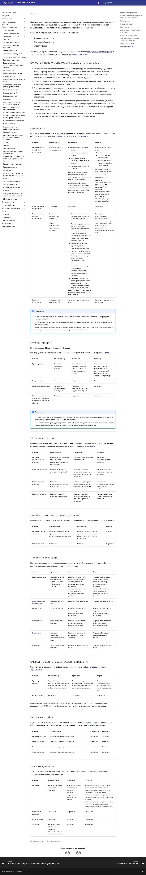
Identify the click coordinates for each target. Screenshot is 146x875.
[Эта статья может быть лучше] (78, 853)
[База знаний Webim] (7, 2)
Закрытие (35, 645)
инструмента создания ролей (99, 52)
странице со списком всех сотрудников (71, 136)
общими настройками (93, 722)
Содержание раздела (128, 13)
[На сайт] (143, 871)
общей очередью (91, 667)
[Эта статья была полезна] (67, 853)
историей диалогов (85, 771)
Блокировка (36, 633)
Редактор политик (79, 54)
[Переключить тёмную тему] (98, 2)
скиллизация (83, 235)
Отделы (107, 353)
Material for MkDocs (15, 871)
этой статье (90, 446)
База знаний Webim (9, 13)
